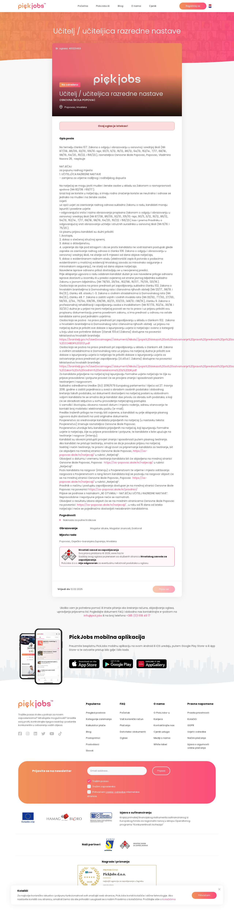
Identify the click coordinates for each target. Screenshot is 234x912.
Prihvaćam (204, 895)
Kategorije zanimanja (99, 719)
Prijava (161, 770)
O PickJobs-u (162, 712)
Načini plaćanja (196, 738)
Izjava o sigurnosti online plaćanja (198, 746)
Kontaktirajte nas (164, 725)
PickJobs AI (103, 6)
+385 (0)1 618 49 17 (138, 615)
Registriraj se (193, 6)
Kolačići (192, 719)
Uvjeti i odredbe (196, 731)
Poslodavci (92, 744)
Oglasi (123, 738)
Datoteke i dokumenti (133, 731)
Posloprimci (93, 738)
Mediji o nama (162, 738)
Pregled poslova (95, 712)
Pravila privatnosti (198, 712)
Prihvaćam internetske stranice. (113, 794)
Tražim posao (100, 781)
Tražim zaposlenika (103, 786)
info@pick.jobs (93, 615)
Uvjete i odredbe (116, 792)
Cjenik (152, 6)
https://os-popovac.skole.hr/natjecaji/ (128, 462)
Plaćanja (125, 725)
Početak (125, 712)
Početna (83, 6)
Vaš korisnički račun (131, 719)
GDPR (190, 725)
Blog (120, 6)
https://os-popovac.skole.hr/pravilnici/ (112, 489)
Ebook (89, 750)
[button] (210, 6)
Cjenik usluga (161, 731)
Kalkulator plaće (95, 725)
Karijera (158, 719)
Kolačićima (169, 899)
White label (160, 744)
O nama (136, 6)
